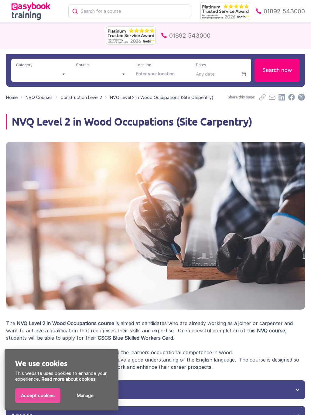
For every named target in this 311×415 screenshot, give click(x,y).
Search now (277, 70)
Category (24, 65)
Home (12, 97)
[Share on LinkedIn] (281, 97)
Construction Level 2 (81, 97)
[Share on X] (301, 97)
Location (143, 65)
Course (82, 65)
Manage (85, 395)
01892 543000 (284, 11)
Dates (201, 65)
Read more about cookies (68, 379)
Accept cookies (38, 395)
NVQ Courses (39, 97)
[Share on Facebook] (291, 97)
